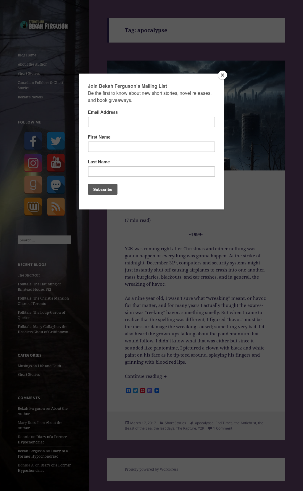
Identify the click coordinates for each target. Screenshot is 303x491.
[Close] (222, 75)
